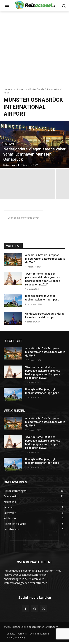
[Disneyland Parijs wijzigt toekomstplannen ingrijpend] (13, 300)
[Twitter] (43, 608)
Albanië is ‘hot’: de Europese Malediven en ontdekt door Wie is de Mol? (45, 259)
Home (7, 89)
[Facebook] (25, 608)
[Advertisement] (34, 47)
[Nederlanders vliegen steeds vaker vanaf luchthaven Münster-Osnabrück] (34, 144)
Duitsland (9, 144)
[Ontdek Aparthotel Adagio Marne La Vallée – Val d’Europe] (13, 318)
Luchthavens (19, 89)
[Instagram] (34, 608)
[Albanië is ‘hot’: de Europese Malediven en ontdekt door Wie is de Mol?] (13, 259)
